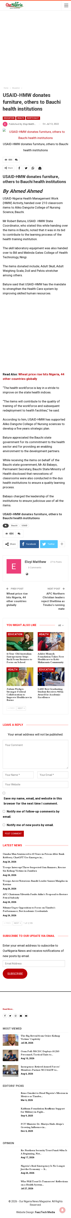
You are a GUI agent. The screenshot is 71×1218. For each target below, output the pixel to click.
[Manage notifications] (62, 1210)
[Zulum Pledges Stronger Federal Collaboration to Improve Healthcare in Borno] (20, 676)
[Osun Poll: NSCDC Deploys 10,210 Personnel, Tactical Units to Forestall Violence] (10, 1055)
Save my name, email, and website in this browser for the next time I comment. (33, 801)
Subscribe (15, 973)
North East (33, 118)
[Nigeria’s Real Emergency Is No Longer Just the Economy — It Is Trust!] (10, 1170)
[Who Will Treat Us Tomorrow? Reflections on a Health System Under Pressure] (10, 1185)
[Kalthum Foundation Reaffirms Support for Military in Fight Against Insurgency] (10, 1113)
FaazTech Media (45, 1212)
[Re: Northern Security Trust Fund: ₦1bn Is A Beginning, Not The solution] (10, 1154)
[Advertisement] (35, 49)
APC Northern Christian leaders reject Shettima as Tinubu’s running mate (53, 601)
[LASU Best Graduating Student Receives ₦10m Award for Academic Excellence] (51, 676)
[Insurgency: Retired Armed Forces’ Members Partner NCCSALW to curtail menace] (10, 1071)
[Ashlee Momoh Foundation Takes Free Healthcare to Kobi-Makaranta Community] (51, 641)
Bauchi (14, 526)
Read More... (8, 1009)
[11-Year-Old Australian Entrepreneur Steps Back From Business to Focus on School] (20, 641)
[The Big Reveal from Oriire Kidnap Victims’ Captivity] (10, 1040)
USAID (24, 526)
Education (9, 118)
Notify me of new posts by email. (30, 825)
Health (20, 118)
